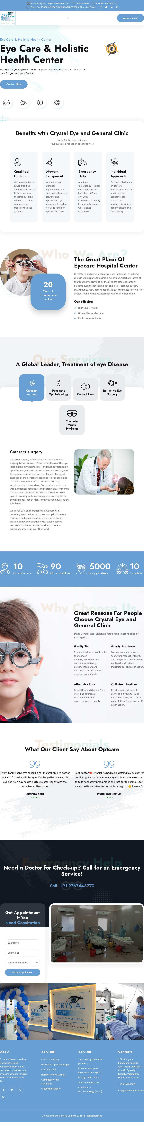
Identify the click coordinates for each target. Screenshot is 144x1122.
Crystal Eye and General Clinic (58, 1115)
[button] (69, 823)
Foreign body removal (89, 1077)
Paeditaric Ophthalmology (55, 1064)
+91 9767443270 (109, 3)
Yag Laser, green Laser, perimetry (90, 1061)
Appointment (130, 18)
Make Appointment (22, 972)
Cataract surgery (50, 1059)
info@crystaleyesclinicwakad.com (53, 3)
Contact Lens (48, 1069)
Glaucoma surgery (51, 1088)
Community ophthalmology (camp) (90, 1089)
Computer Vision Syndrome (50, 1081)
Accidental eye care (88, 1082)
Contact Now (13, 84)
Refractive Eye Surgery (53, 1074)
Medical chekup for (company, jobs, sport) (89, 1070)
